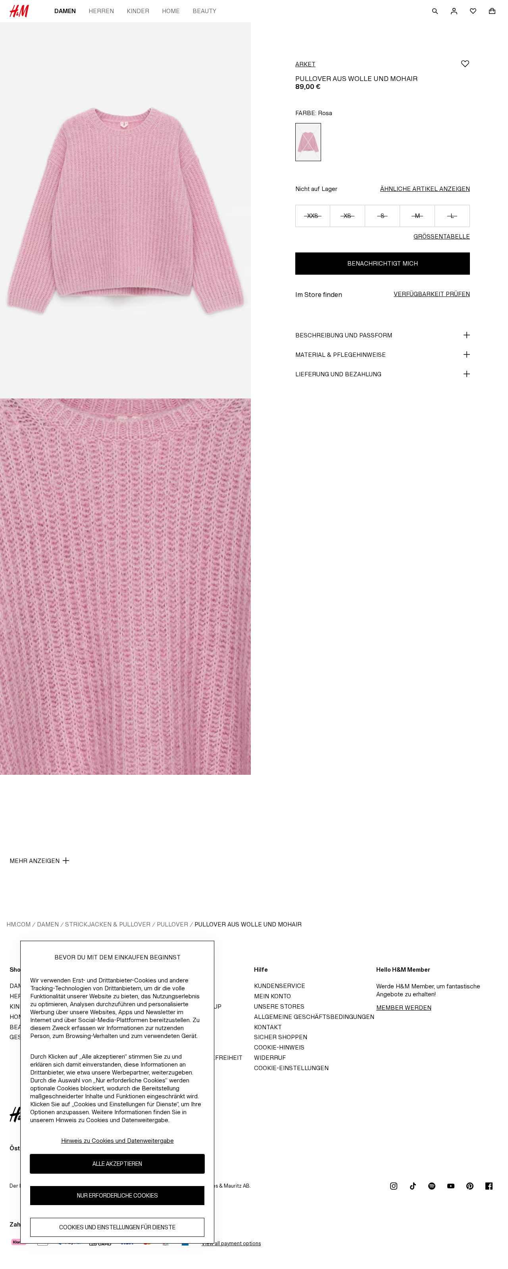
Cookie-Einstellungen (291, 1068)
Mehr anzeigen (35, 860)
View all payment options (231, 1243)
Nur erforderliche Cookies (117, 1195)
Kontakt (268, 1027)
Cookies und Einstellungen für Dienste (117, 1227)
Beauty (204, 11)
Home (171, 11)
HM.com (18, 924)
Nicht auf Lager (316, 188)
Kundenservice (279, 985)
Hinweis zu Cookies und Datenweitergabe (117, 1140)
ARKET (305, 64)
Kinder (138, 11)
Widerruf (270, 1057)
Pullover (172, 924)
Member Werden (403, 1007)
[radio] (308, 142)
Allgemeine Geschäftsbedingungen (314, 1016)
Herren (101, 11)
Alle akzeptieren (117, 1164)
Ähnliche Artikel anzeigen (425, 188)
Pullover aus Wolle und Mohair (248, 924)
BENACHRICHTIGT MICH (382, 263)
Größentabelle (442, 236)
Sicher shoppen (280, 1037)
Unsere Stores (279, 1006)
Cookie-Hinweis (279, 1047)
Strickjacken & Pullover (107, 924)
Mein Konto (272, 996)
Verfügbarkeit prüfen (432, 294)
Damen (65, 11)
